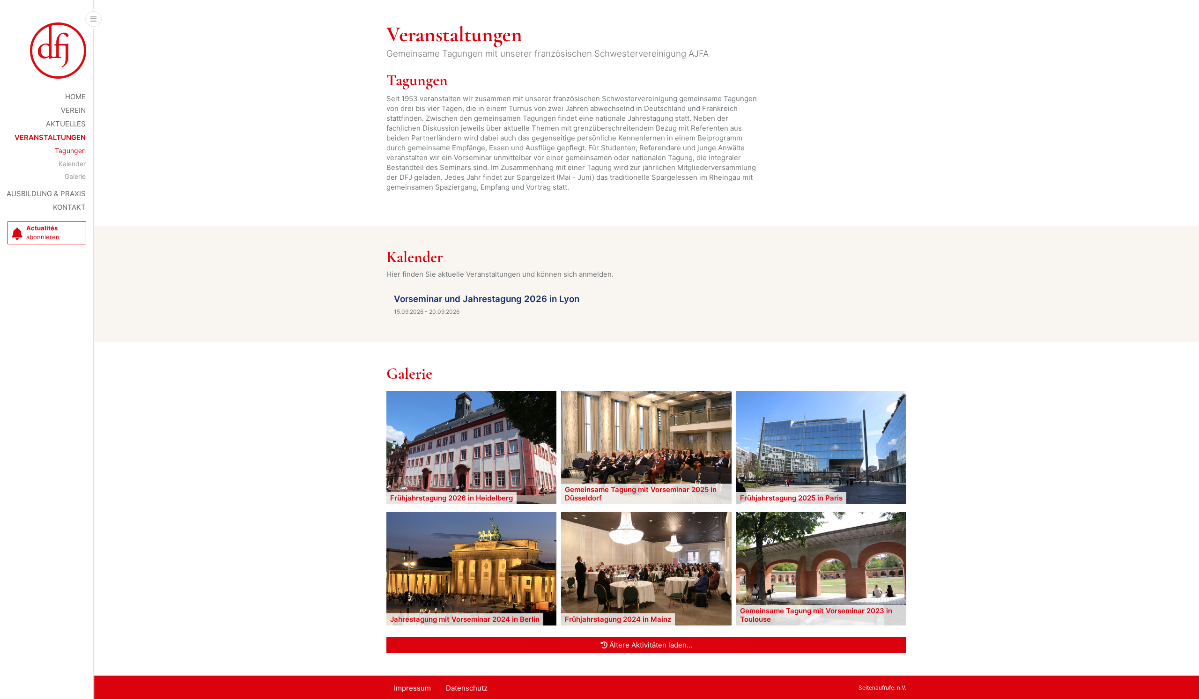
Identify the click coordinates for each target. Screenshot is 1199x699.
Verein (73, 110)
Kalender (72, 164)
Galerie (75, 176)
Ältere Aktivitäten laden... (649, 644)
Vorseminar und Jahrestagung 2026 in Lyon (486, 299)
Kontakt (69, 207)
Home (75, 96)
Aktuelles (66, 123)
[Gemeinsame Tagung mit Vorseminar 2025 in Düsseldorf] (646, 446)
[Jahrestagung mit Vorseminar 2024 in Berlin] (471, 568)
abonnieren (42, 232)
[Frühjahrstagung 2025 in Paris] (821, 446)
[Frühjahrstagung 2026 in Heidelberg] (471, 446)
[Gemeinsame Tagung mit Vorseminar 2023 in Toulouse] (821, 568)
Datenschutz (467, 688)
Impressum (412, 688)
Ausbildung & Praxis (46, 193)
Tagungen (70, 151)
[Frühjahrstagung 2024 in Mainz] (646, 568)
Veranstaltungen (50, 137)
